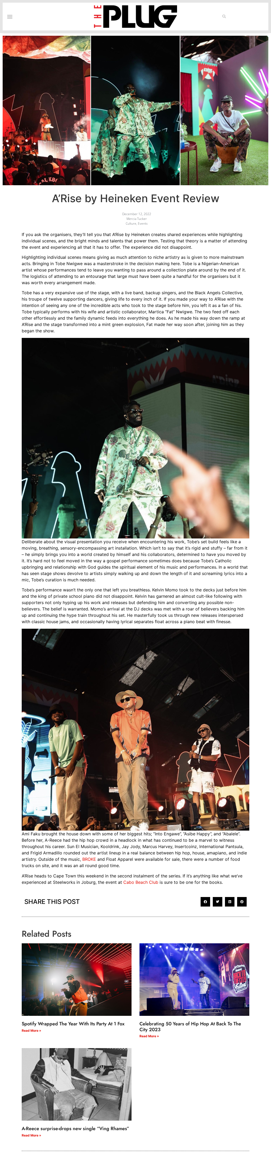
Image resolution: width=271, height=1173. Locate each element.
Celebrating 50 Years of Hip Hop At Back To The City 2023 (190, 1026)
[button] (224, 16)
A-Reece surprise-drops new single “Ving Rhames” (75, 1128)
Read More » (31, 1030)
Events (143, 223)
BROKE (89, 859)
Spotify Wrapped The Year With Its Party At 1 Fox (73, 1023)
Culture (131, 223)
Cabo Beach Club (140, 882)
